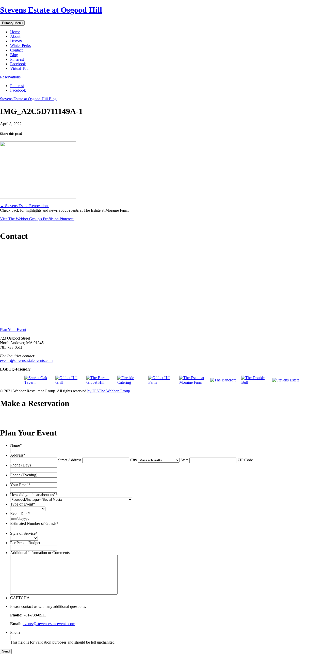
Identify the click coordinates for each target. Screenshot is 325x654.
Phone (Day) (20, 465)
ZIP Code (245, 460)
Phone (15, 632)
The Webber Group (114, 391)
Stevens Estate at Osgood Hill (51, 9)
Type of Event (22, 504)
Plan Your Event (13, 329)
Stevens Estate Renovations (24, 206)
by (93, 391)
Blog (14, 55)
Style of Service (24, 533)
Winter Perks (20, 45)
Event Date (20, 513)
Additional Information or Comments (40, 552)
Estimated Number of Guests (34, 523)
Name (16, 445)
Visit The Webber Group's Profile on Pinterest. (37, 219)
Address (17, 455)
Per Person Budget (25, 543)
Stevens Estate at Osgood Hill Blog (28, 99)
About (15, 36)
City (133, 460)
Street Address (69, 460)
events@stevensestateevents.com (26, 360)
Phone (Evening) (23, 475)
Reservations (10, 77)
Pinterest (17, 59)
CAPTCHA (20, 598)
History (16, 41)
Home (15, 32)
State (184, 460)
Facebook (18, 64)
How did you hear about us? (34, 495)
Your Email (20, 485)
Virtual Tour (20, 68)
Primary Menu (12, 23)
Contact (16, 50)
